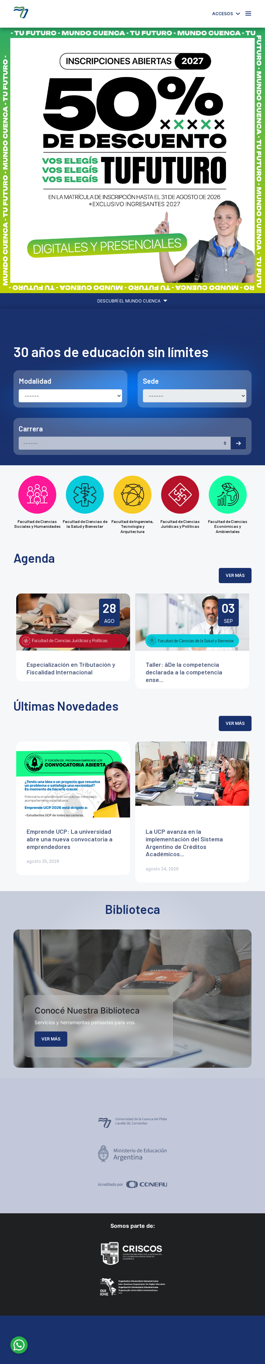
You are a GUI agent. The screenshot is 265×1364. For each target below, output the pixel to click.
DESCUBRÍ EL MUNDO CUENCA (129, 300)
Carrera (31, 428)
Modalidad (35, 380)
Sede (151, 380)
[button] (20, 160)
